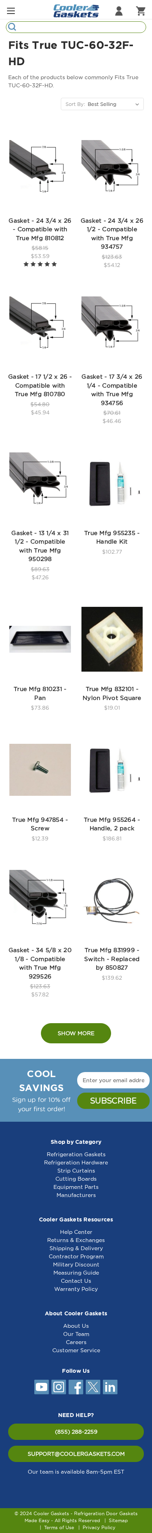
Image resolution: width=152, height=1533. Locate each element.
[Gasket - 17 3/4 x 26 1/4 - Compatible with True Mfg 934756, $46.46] (112, 327)
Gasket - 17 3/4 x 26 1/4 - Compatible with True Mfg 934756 (111, 389)
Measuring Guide (76, 1273)
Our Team (76, 1334)
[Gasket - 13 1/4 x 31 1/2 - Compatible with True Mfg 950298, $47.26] (40, 483)
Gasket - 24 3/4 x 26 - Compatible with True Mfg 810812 (40, 229)
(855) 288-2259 (76, 1432)
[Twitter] (93, 1387)
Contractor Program (76, 1256)
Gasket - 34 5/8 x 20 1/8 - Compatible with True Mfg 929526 (40, 963)
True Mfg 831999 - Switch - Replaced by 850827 (112, 959)
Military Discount (76, 1264)
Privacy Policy (99, 1527)
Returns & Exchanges (76, 1240)
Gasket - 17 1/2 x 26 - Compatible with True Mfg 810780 (40, 385)
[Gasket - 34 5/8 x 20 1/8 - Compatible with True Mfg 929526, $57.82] (40, 900)
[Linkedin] (110, 1387)
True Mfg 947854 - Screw (40, 824)
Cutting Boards (76, 1179)
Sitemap (118, 1520)
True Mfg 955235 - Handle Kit (112, 537)
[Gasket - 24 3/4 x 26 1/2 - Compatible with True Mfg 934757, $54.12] (112, 170)
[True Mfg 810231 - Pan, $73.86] (40, 639)
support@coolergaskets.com (76, 1454)
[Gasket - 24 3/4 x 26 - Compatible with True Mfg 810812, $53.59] (40, 170)
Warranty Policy (76, 1289)
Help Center (76, 1232)
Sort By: (75, 104)
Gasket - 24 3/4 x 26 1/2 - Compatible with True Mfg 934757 (112, 233)
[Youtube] (41, 1387)
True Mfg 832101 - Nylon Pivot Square (112, 693)
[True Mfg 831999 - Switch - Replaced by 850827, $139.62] (112, 900)
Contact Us (76, 1281)
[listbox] (115, 104)
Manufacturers (76, 1195)
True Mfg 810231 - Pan (40, 693)
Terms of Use (59, 1527)
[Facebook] (76, 1387)
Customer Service (76, 1350)
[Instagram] (59, 1387)
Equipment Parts (76, 1187)
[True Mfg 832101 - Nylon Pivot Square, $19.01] (112, 639)
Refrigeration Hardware (76, 1162)
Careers (76, 1342)
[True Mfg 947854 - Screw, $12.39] (40, 769)
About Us (76, 1326)
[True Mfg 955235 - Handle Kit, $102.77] (112, 483)
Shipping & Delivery (76, 1248)
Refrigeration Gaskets (76, 1154)
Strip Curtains (76, 1171)
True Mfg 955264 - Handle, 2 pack (112, 824)
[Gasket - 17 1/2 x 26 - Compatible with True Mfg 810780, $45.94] (40, 327)
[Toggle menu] (10, 10)
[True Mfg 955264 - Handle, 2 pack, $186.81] (112, 769)
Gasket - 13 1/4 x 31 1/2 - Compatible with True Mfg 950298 (40, 546)
